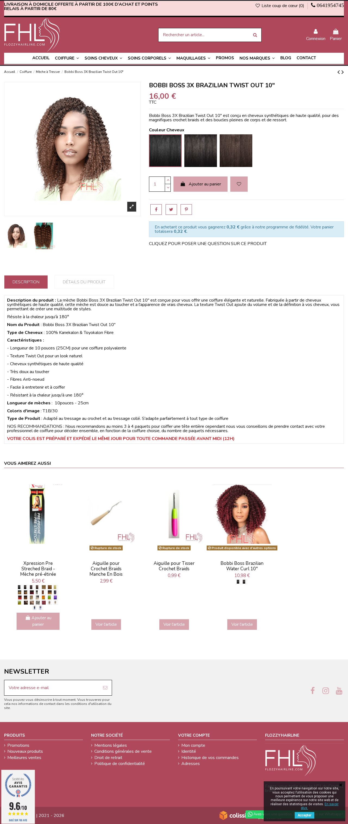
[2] (32, 587)
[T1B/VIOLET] (56, 592)
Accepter (304, 815)
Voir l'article (106, 624)
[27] (44, 587)
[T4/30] (26, 597)
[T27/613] (32, 597)
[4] (38, 587)
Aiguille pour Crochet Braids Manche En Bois (106, 569)
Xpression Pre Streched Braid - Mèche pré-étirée (38, 569)
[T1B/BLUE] (35, 608)
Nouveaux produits (25, 751)
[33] (44, 592)
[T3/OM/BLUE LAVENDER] (41, 608)
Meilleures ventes (24, 757)
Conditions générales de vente (123, 751)
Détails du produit (84, 282)
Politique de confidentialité (119, 763)
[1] (20, 587)
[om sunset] (44, 597)
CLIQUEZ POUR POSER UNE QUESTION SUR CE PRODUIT (208, 244)
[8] (32, 602)
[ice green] (20, 602)
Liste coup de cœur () (282, 6)
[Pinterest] (186, 209)
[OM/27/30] (56, 602)
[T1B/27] (20, 592)
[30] (50, 587)
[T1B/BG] (32, 592)
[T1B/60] (38, 592)
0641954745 (330, 5)
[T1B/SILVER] (38, 597)
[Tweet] (171, 209)
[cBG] (44, 602)
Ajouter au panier (205, 184)
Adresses (190, 763)
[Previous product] (339, 72)
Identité (188, 751)
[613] (56, 587)
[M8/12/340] (50, 602)
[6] (26, 602)
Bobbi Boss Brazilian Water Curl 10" (241, 566)
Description (26, 282)
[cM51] (38, 602)
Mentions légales (110, 745)
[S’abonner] (105, 687)
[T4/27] (50, 592)
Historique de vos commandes (210, 757)
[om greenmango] (50, 597)
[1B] (26, 587)
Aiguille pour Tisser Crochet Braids (174, 566)
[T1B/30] (26, 592)
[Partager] (156, 209)
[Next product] (342, 72)
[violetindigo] (56, 597)
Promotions (18, 745)
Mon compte (193, 745)
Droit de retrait (108, 757)
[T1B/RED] (20, 597)
